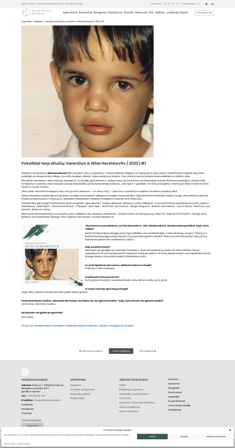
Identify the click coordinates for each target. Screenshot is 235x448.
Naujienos (75, 385)
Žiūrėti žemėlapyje (31, 420)
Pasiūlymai (174, 409)
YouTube (26, 413)
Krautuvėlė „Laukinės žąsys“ (134, 393)
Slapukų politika (10, 443)
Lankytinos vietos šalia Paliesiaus (137, 402)
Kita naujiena (146, 351)
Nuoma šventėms (129, 411)
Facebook (27, 404)
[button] (230, 430)
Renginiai (173, 387)
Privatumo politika (23, 443)
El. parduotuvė (176, 401)
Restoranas (175, 392)
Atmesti (184, 436)
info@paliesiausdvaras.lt (47, 400)
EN (212, 4)
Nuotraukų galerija (80, 393)
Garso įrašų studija (179, 405)
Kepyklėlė (173, 396)
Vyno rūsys (125, 398)
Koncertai (174, 383)
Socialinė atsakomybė (82, 389)
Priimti (152, 436)
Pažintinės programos (131, 389)
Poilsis (122, 385)
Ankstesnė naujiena (92, 351)
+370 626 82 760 (204, 12)
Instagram (27, 408)
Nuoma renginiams (129, 407)
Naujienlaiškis (77, 398)
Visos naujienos (121, 351)
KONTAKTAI (32, 425)
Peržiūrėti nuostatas (216, 436)
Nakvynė (173, 379)
